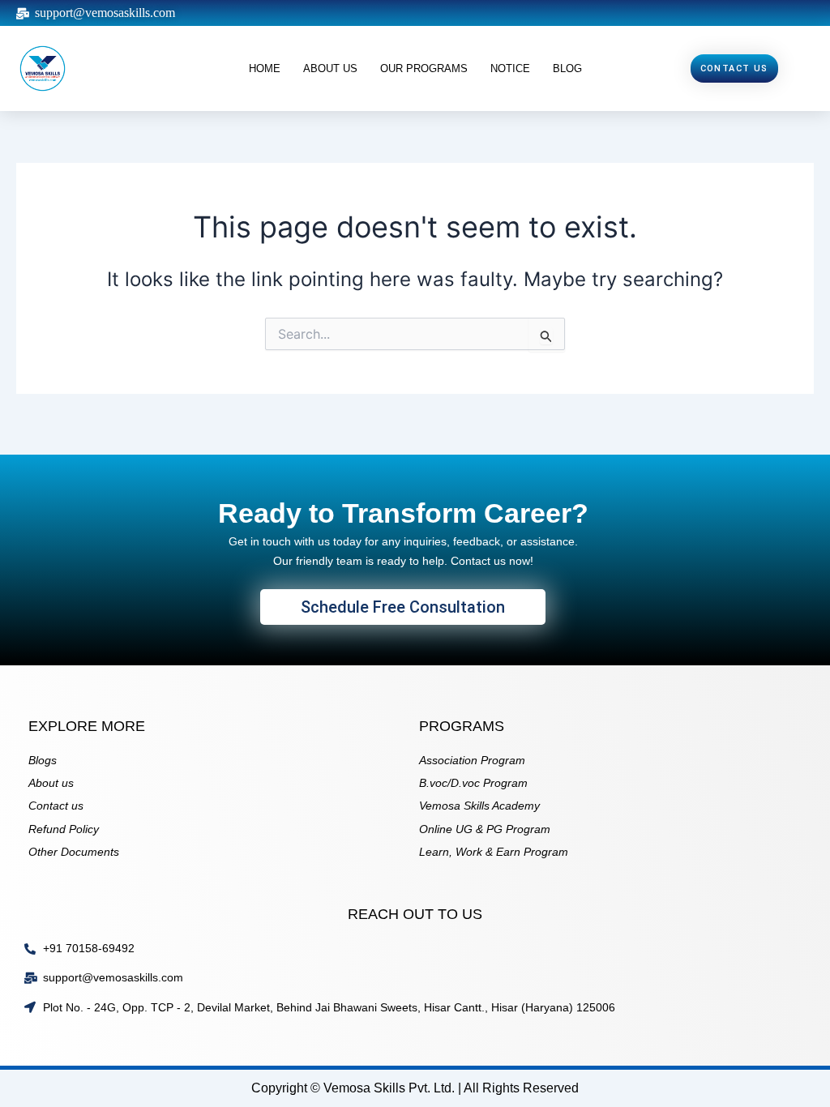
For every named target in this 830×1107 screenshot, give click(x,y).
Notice (510, 68)
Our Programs (424, 68)
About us (330, 68)
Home (264, 68)
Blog (567, 68)
